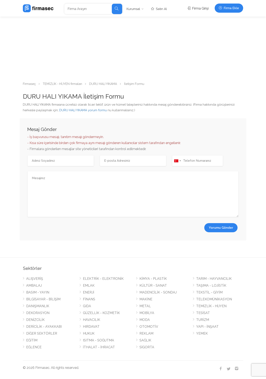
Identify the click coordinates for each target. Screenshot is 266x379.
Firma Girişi (200, 8)
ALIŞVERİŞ (34, 279)
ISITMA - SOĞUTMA (98, 340)
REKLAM (146, 333)
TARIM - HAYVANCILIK (214, 279)
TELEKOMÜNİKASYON (214, 299)
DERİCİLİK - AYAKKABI (44, 327)
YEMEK (202, 333)
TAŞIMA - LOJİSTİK (211, 285)
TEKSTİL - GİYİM (209, 292)
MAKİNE (145, 299)
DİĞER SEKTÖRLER (41, 333)
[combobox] (177, 161)
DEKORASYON (37, 313)
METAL (145, 306)
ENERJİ (88, 292)
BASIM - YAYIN (37, 292)
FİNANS (89, 299)
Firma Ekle (231, 8)
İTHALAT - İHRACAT (99, 347)
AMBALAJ (34, 285)
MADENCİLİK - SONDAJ (158, 292)
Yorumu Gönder (221, 228)
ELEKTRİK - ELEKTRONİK (103, 279)
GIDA (87, 306)
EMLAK (89, 285)
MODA (144, 320)
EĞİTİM (31, 340)
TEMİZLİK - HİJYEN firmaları (62, 84)
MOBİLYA (146, 313)
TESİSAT (203, 313)
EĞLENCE (34, 347)
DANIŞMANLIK (37, 306)
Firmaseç (29, 84)
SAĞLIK (145, 340)
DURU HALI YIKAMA (103, 84)
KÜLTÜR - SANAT (153, 285)
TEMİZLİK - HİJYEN (211, 306)
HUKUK (89, 333)
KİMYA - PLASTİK (153, 279)
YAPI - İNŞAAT (207, 327)
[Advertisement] (133, 48)
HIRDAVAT (91, 327)
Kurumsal (133, 9)
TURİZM (202, 320)
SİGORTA (146, 347)
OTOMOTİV (148, 327)
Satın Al (161, 9)
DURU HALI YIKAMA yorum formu (83, 110)
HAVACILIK (91, 320)
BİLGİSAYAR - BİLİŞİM (43, 299)
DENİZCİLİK (35, 320)
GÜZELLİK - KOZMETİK (101, 313)
